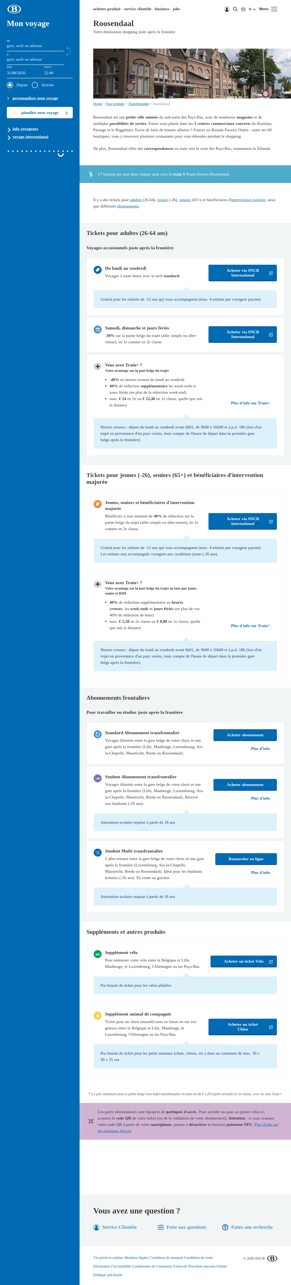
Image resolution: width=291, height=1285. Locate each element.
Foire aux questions (186, 1227)
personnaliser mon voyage (35, 98)
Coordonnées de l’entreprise (152, 1266)
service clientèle (137, 9)
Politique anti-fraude (107, 1275)
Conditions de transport (166, 1258)
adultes (136, 200)
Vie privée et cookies (108, 1258)
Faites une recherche (252, 1227)
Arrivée (47, 85)
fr (250, 9)
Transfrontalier (138, 104)
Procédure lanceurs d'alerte (207, 1266)
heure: (48, 67)
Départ (22, 85)
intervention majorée (248, 200)
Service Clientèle (119, 1227)
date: (10, 67)
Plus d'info (260, 748)
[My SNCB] (227, 9)
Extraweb (180, 1266)
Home (97, 104)
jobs (176, 9)
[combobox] (58, 73)
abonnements (128, 206)
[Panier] (243, 9)
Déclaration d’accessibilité (112, 1266)
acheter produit (106, 9)
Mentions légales (136, 1258)
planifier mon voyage (39, 112)
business (162, 9)
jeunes (162, 200)
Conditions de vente (198, 1258)
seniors (185, 200)
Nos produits (115, 104)
